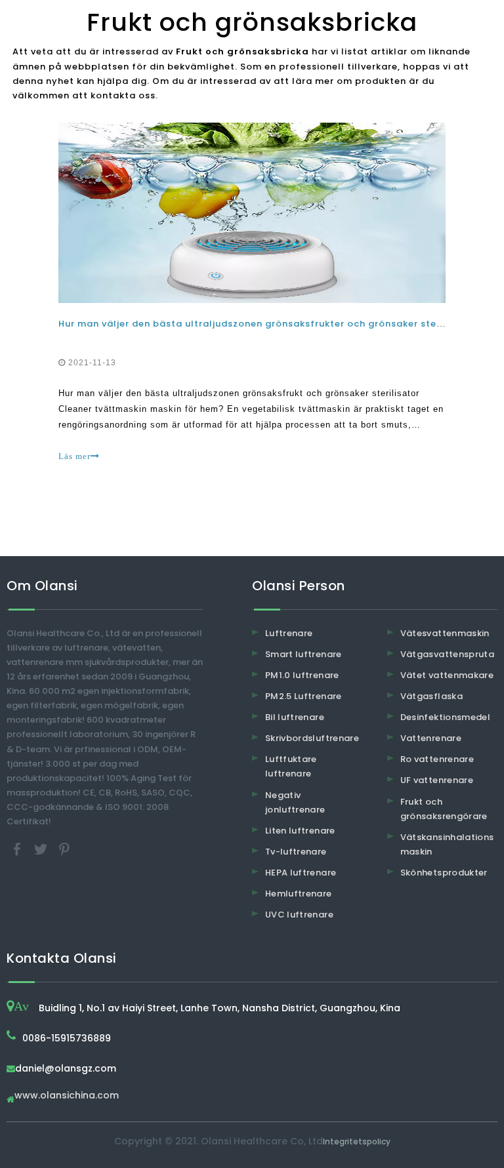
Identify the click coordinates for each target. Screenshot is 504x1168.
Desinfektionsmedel (445, 717)
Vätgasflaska (431, 696)
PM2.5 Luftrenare (303, 696)
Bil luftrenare (294, 717)
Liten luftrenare (300, 830)
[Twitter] (42, 848)
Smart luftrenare (303, 654)
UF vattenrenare (436, 780)
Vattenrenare (430, 738)
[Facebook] (18, 848)
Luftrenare (289, 633)
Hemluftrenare (298, 893)
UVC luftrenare (299, 914)
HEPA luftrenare (300, 872)
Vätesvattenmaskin (445, 633)
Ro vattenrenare (437, 759)
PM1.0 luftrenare (302, 675)
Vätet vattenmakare (447, 675)
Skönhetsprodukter (444, 872)
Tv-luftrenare (296, 851)
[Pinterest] (64, 848)
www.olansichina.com (66, 1096)
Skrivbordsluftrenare (312, 738)
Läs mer (74, 456)
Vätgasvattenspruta (447, 654)
